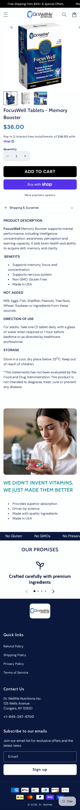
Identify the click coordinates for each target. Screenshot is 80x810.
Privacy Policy (13, 664)
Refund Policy (13, 646)
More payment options (40, 195)
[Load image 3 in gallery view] (40, 98)
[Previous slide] (27, 591)
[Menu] (5, 15)
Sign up (40, 769)
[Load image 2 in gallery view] (25, 98)
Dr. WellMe (46, 804)
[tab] (34, 591)
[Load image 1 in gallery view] (10, 98)
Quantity (10, 149)
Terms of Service (15, 673)
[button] (64, 15)
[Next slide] (53, 591)
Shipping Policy (14, 655)
